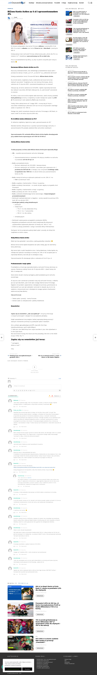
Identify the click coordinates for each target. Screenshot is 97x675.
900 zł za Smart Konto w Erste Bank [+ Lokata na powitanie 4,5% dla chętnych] (48, 588)
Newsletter (67, 662)
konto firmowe (23, 360)
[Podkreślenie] (18, 390)
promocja (23, 583)
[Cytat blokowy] (26, 390)
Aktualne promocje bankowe (44, 2)
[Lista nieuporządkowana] (24, 390)
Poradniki (57, 2)
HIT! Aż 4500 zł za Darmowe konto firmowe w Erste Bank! (77, 113)
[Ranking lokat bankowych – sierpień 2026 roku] (69, 57)
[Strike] (20, 390)
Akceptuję (27, 669)
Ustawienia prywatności (13, 669)
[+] (34, 390)
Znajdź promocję (72, 2)
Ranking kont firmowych (42, 665)
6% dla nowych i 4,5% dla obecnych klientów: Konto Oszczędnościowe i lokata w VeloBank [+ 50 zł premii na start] (80, 40)
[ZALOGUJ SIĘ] (91, 2)
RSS (65, 660)
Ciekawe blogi (68, 659)
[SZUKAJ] (89, 2)
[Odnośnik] (30, 390)
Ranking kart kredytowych (43, 666)
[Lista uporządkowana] (22, 390)
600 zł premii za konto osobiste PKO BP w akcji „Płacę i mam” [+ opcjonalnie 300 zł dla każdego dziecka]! (78, 78)
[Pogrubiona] (14, 390)
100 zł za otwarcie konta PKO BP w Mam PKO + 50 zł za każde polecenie (78, 72)
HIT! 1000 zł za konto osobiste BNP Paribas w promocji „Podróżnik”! (47, 640)
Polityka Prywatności (16, 665)
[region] (18, 665)
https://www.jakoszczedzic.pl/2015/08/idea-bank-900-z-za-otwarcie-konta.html (34, 467)
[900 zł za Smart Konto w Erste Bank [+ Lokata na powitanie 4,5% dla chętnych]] (20, 592)
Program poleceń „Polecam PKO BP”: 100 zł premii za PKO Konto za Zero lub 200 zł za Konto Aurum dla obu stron (78, 84)
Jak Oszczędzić (13, 360)
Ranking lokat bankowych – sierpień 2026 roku (80, 56)
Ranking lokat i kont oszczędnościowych (46, 659)
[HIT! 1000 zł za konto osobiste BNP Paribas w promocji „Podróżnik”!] (20, 643)
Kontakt (81, 2)
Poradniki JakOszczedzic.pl (43, 667)
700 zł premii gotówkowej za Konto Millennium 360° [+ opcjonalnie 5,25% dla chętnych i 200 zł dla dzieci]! (48, 622)
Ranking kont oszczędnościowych (45, 662)
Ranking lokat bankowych (43, 660)
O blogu (64, 2)
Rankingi (31, 2)
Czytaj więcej (40, 595)
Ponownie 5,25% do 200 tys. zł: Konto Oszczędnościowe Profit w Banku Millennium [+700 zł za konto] (48, 605)
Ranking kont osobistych (42, 663)
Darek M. (29, 477)
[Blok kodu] (28, 390)
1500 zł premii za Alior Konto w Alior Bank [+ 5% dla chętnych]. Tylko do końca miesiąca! (77, 101)
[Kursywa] (16, 390)
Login (59, 378)
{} (32, 390)
